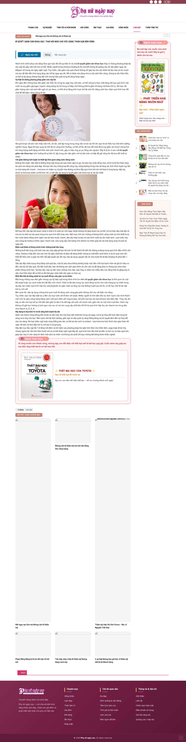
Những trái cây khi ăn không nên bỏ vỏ (159, 165)
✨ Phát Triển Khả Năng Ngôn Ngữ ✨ (152, 102)
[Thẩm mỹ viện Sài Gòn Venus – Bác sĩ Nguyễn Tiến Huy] (113, 520)
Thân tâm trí (151, 27)
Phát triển (68, 724)
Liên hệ (139, 701)
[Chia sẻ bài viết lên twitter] (127, 45)
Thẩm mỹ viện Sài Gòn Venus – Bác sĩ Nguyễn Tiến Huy (111, 626)
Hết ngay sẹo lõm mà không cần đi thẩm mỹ (32, 626)
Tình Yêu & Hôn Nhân (66, 27)
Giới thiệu (140, 696)
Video (23, 673)
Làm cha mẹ (105, 715)
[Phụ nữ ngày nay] (93, 17)
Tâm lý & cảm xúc (108, 705)
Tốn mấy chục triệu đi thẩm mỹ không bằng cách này (71, 660)
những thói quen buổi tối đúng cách (54, 292)
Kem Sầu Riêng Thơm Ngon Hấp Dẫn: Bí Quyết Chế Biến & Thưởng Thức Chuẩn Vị (153, 212)
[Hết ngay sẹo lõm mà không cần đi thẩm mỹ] (33, 520)
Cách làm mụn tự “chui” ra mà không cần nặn (158, 138)
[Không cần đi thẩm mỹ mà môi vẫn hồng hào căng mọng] (73, 430)
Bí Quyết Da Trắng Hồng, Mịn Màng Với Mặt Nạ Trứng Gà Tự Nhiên (159, 148)
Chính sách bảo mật (145, 705)
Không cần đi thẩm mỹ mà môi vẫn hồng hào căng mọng (72, 447)
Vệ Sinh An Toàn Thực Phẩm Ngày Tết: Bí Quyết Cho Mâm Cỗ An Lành (154, 219)
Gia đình (110, 27)
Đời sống (84, 27)
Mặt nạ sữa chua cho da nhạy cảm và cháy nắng (157, 191)
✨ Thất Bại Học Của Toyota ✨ (75, 370)
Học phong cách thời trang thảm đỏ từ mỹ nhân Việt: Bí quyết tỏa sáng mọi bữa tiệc (158, 183)
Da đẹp (103, 696)
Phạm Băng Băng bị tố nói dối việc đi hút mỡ (32, 660)
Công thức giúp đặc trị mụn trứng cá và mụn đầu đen (159, 157)
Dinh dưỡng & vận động (110, 701)
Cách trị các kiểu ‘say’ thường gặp (157, 173)
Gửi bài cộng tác (143, 715)
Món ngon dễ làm (107, 719)
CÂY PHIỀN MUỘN (43, 36)
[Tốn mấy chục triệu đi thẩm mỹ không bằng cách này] (73, 644)
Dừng (47, 54)
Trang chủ (33, 27)
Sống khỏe (123, 27)
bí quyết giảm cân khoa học (78, 172)
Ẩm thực (97, 27)
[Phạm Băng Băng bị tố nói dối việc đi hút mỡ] (33, 644)
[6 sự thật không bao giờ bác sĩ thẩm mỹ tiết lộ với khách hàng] (113, 644)
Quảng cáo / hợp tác (145, 719)
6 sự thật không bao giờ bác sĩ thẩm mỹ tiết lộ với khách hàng (111, 660)
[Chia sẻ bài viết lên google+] (130, 45)
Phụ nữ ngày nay (88, 738)
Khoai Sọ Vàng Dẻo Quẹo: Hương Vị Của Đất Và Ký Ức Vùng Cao (154, 226)
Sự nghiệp (47, 27)
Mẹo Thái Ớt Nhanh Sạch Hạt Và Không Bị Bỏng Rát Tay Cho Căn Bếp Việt (153, 234)
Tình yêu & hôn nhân (109, 710)
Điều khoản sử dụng (145, 710)
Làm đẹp (137, 27)
